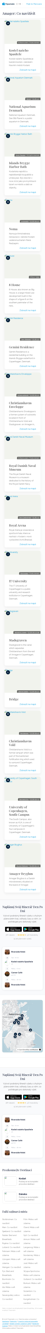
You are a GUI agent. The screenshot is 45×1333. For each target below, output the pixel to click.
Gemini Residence (21, 347)
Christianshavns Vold (20, 743)
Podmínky (13, 1321)
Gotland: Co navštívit (33, 1279)
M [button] (20, 1018)
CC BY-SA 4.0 (34, 733)
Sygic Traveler (20, 155)
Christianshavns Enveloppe (20, 404)
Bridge (14, 699)
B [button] (30, 1030)
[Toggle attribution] (40, 1049)
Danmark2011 (23, 799)
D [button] (22, 1015)
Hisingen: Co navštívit (11, 1267)
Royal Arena (17, 525)
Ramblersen (24, 733)
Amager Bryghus (21, 873)
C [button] (16, 1020)
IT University (18, 581)
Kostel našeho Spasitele (18, 52)
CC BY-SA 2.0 (34, 221)
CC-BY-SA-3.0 (34, 866)
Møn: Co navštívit (9, 1227)
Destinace (5, 1321)
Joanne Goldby (23, 691)
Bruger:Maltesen (22, 866)
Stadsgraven (18, 640)
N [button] (18, 1022)
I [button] (15, 1034)
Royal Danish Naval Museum (22, 467)
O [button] (19, 1034)
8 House (14, 285)
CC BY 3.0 (35, 517)
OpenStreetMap (24, 1049)
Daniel (28, 99)
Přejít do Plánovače (34, 4)
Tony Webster (26, 339)
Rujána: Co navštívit (11, 1243)
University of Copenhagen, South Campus (19, 810)
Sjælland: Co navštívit (11, 1231)
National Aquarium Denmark (22, 108)
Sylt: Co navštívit (31, 1235)
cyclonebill (24, 221)
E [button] (15, 1036)
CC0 (37, 277)
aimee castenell (23, 395)
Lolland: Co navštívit (11, 1247)
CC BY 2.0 (35, 99)
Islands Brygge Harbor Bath (19, 165)
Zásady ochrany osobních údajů (20, 1324)
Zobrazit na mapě (28, 70)
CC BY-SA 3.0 (34, 799)
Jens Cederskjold (25, 517)
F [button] (14, 1022)
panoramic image (20, 632)
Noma (13, 229)
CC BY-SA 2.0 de (33, 632)
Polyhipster (24, 573)
